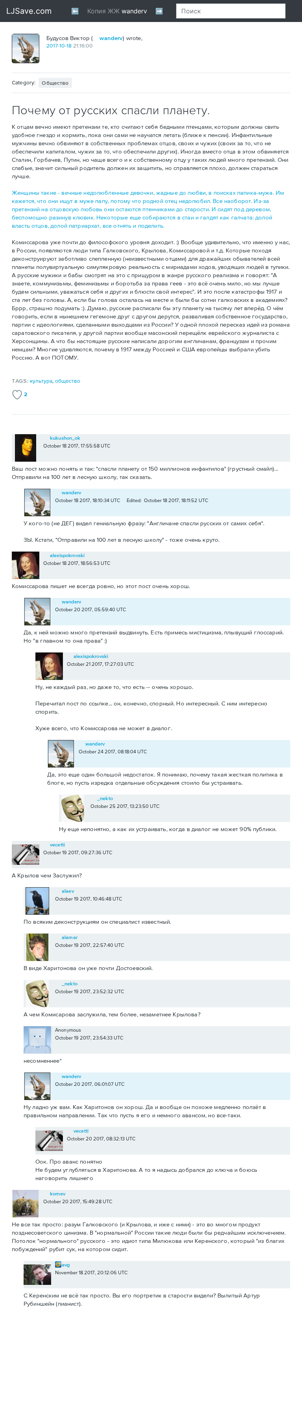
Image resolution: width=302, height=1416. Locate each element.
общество (55, 83)
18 (69, 45)
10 (62, 45)
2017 (52, 45)
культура (41, 381)
